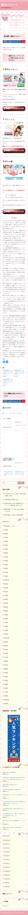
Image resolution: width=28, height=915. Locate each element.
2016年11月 (7, 875)
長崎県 (6, 684)
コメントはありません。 (11, 413)
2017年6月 (7, 848)
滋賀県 (6, 618)
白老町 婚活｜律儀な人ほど (11, 499)
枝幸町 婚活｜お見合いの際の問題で (13, 515)
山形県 (6, 549)
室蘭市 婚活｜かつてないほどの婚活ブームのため (14, 510)
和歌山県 (6, 638)
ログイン (6, 905)
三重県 (6, 614)
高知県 (6, 672)
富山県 (6, 587)
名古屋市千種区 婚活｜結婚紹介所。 (12, 789)
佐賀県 (6, 680)
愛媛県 (6, 668)
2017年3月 (7, 859)
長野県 (6, 599)
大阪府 (6, 630)
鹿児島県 (6, 699)
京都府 (6, 622)
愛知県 (6, 607)
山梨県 (6, 595)
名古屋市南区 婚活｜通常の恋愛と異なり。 (14, 808)
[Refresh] (14, 458)
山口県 (6, 657)
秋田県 (6, 545)
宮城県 (6, 541)
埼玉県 (6, 572)
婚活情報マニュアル (9, 526)
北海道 (19, 413)
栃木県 (6, 564)
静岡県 (6, 611)
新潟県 (6, 584)
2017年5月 (7, 852)
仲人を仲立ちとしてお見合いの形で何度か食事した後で (14, 494)
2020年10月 (7, 840)
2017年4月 (7, 855)
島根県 (6, 645)
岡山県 (6, 649)
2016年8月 (7, 886)
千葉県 (6, 576)
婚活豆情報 (14, 217)
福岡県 (6, 676)
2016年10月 (7, 879)
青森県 (6, 533)
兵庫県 (6, 626)
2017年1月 (7, 867)
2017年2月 (7, 863)
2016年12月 (7, 871)
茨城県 (6, 560)
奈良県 (6, 634)
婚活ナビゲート (9, 4)
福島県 (6, 553)
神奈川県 (6, 580)
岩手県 (6, 537)
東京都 (6, 557)
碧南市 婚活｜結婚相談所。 (10, 772)
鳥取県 (6, 642)
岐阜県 (6, 603)
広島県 (6, 653)
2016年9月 (7, 882)
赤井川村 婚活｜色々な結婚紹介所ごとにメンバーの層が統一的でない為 (14, 504)
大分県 (6, 692)
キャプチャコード (18, 462)
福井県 (6, 591)
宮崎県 (6, 696)
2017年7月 (7, 844)
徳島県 (6, 661)
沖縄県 (6, 703)
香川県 (6, 665)
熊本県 (6, 688)
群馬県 (6, 568)
